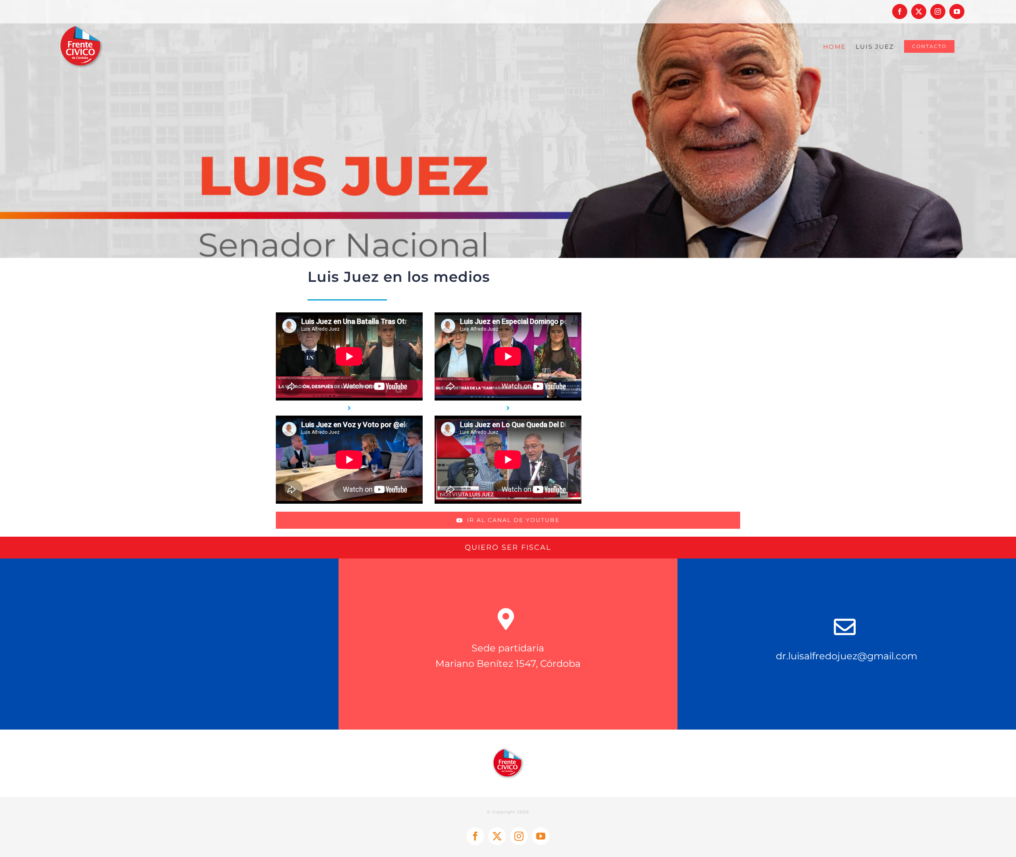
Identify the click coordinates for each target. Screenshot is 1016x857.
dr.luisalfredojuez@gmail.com (846, 656)
